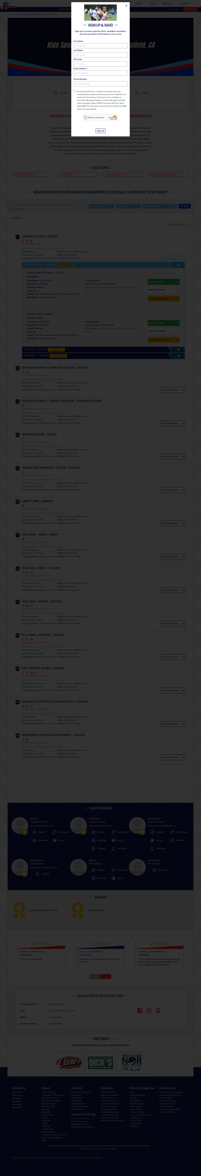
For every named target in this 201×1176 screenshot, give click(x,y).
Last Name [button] (78, 50)
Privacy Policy (113, 106)
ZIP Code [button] (78, 59)
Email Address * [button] (81, 68)
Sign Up (100, 130)
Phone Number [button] (80, 79)
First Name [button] (78, 41)
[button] (102, 100)
